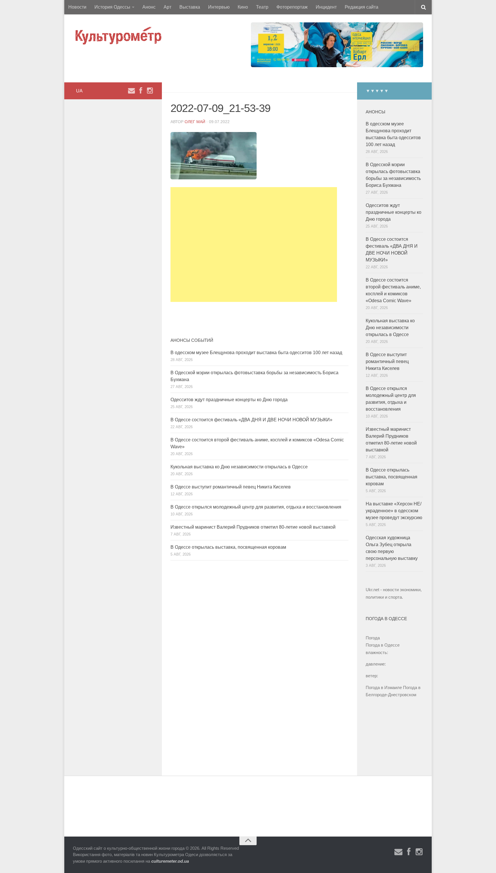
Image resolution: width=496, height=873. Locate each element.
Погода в (383, 645)
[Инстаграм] (149, 90)
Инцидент (326, 7)
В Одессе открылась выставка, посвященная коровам (228, 547)
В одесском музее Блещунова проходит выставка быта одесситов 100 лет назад (256, 352)
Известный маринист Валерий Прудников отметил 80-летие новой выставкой (253, 527)
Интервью (219, 7)
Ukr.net (372, 589)
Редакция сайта (361, 7)
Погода (373, 637)
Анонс (149, 7)
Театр (262, 7)
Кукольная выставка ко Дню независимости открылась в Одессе (239, 466)
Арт (167, 7)
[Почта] (131, 90)
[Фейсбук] (140, 90)
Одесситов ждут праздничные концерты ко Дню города (229, 399)
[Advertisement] (253, 244)
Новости (77, 7)
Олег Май (195, 121)
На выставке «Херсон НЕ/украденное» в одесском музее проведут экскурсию (394, 510)
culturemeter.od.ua (170, 861)
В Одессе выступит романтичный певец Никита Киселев (230, 486)
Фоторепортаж (292, 7)
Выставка (189, 7)
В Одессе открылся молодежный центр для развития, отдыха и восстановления (255, 507)
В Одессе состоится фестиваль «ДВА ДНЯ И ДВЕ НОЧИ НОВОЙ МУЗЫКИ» (251, 419)
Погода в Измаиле (384, 687)
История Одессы (112, 7)
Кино (243, 7)
